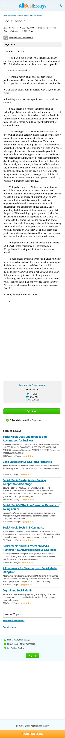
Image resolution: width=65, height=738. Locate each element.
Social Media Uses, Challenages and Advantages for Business (25, 438)
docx (28, 399)
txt (28, 393)
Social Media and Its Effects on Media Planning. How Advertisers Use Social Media (29, 548)
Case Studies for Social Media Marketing (27, 462)
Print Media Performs (13, 620)
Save (33, 411)
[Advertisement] (32, 337)
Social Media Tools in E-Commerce (23, 527)
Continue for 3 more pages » (32, 385)
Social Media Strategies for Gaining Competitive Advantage (24, 482)
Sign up (32, 655)
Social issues (9, 627)
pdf (28, 396)
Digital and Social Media (17, 590)
